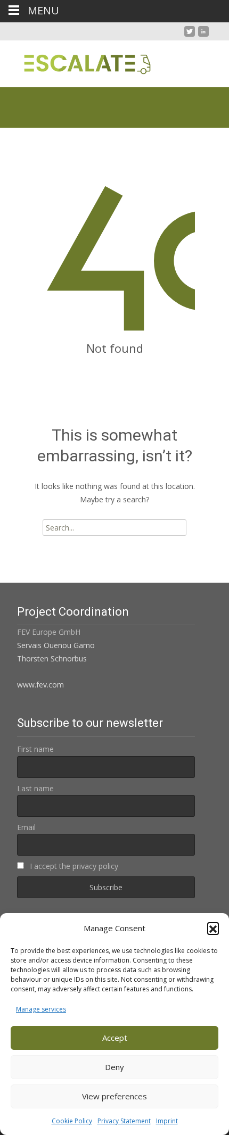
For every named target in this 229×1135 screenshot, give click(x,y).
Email (26, 827)
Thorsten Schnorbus (52, 658)
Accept (114, 1037)
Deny (114, 1067)
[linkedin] (203, 35)
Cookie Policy (72, 1120)
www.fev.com (40, 685)
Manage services (41, 1009)
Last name (35, 788)
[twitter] (189, 35)
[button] (213, 928)
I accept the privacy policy (73, 866)
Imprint (167, 1120)
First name (35, 749)
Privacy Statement (124, 1120)
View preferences (114, 1096)
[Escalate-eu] (79, 61)
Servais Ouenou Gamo (56, 645)
